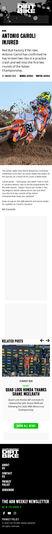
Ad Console (8, 209)
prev (42, 340)
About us (6, 466)
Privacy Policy (6, 483)
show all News (26, 426)
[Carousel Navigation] (45, 340)
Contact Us (7, 475)
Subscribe (8, 490)
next (47, 340)
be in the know (10, 507)
